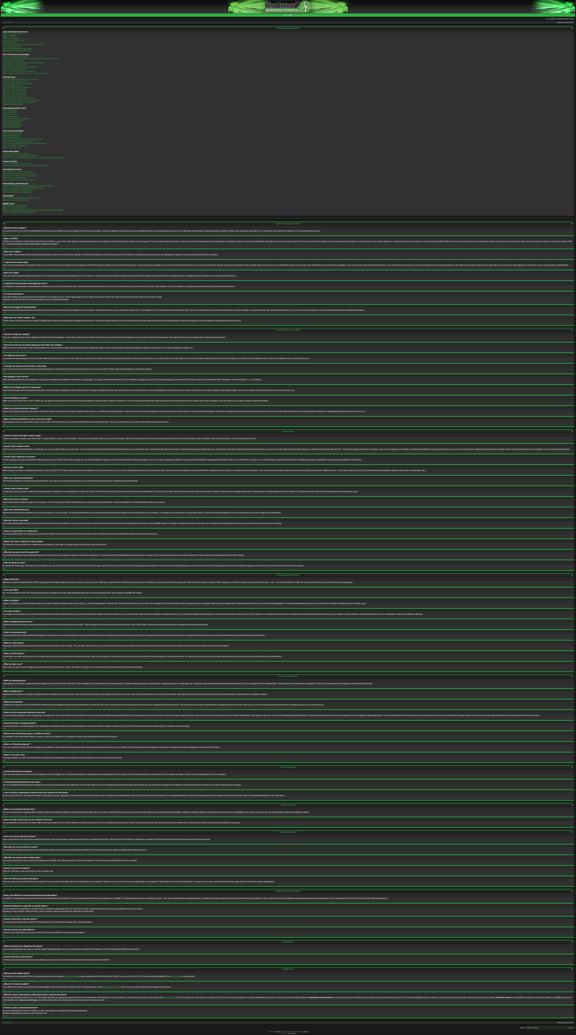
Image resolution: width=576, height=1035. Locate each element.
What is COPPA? (9, 36)
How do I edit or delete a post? (15, 81)
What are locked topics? (12, 125)
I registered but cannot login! (14, 40)
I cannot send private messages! (16, 153)
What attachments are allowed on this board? (21, 198)
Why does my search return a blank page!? (20, 176)
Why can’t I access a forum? (14, 92)
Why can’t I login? (10, 42)
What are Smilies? (10, 114)
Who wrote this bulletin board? (15, 206)
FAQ (285, 15)
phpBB (250, 380)
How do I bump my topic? (13, 104)
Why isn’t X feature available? (15, 208)
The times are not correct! (13, 61)
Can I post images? (10, 117)
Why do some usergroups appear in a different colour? (25, 143)
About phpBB (176, 976)
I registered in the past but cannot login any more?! (23, 44)
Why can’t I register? (11, 38)
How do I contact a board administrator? (19, 212)
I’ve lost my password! (12, 46)
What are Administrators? (13, 133)
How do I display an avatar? (14, 69)
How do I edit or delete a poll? (15, 90)
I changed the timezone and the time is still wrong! (23, 63)
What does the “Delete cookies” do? (17, 51)
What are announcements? (14, 121)
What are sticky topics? (12, 123)
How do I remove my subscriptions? (17, 192)
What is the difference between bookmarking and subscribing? (28, 186)
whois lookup (169, 997)
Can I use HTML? (10, 112)
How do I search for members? (15, 178)
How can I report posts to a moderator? (18, 98)
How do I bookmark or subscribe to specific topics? (23, 188)
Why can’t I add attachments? (15, 94)
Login (290, 15)
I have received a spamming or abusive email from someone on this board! (33, 158)
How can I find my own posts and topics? (19, 180)
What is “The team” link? (12, 148)
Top (4, 234)
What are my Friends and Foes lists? (17, 163)
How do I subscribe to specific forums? (18, 190)
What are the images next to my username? (20, 67)
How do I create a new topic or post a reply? (20, 79)
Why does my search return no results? (18, 174)
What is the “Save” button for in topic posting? (21, 100)
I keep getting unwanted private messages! (20, 156)
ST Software (292, 1033)
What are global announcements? (16, 119)
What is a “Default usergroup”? (15, 145)
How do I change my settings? (15, 57)
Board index (7, 22)
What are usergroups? (12, 137)
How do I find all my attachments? (16, 200)
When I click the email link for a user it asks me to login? (25, 73)
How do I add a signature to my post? (18, 83)
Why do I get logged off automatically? (18, 49)
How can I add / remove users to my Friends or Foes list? (26, 166)
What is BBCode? (10, 110)
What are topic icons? (11, 127)
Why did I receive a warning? (14, 96)
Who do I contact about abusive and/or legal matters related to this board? (33, 210)
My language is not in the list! (14, 65)
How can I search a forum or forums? (18, 171)
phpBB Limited (70, 976)
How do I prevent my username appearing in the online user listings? (31, 59)
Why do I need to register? (13, 34)
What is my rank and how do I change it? (19, 71)
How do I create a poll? (12, 85)
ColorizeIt (305, 1031)
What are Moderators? (12, 135)
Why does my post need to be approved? (19, 102)
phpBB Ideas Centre (112, 987)
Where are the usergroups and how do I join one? (23, 139)
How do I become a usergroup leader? (18, 141)
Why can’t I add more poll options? (17, 88)
